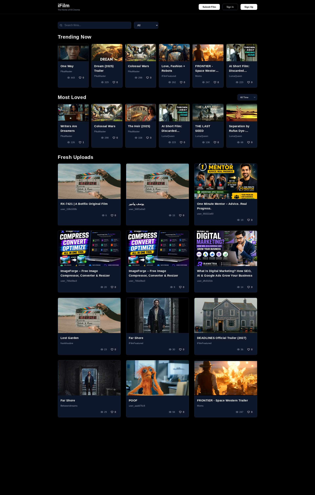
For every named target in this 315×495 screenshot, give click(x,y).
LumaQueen (235, 76)
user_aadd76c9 (137, 405)
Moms (198, 76)
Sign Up (248, 7)
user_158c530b (69, 209)
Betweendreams (69, 405)
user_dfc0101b (205, 281)
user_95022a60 (205, 213)
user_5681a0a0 (137, 209)
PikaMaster (66, 71)
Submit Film (209, 7)
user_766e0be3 (69, 281)
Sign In (230, 7)
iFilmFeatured (169, 76)
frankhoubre (67, 343)
